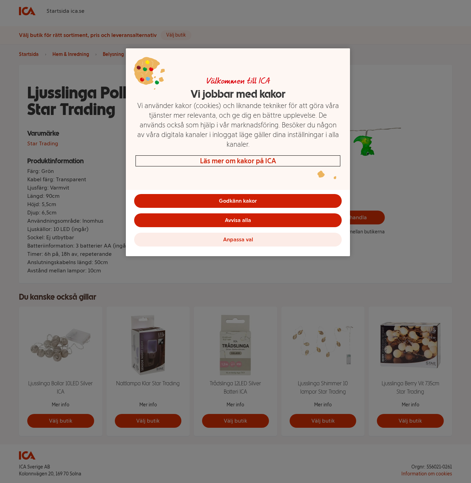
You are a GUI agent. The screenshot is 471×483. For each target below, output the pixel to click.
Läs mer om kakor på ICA (238, 161)
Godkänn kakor (238, 200)
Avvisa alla (238, 220)
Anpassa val (238, 239)
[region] (238, 152)
